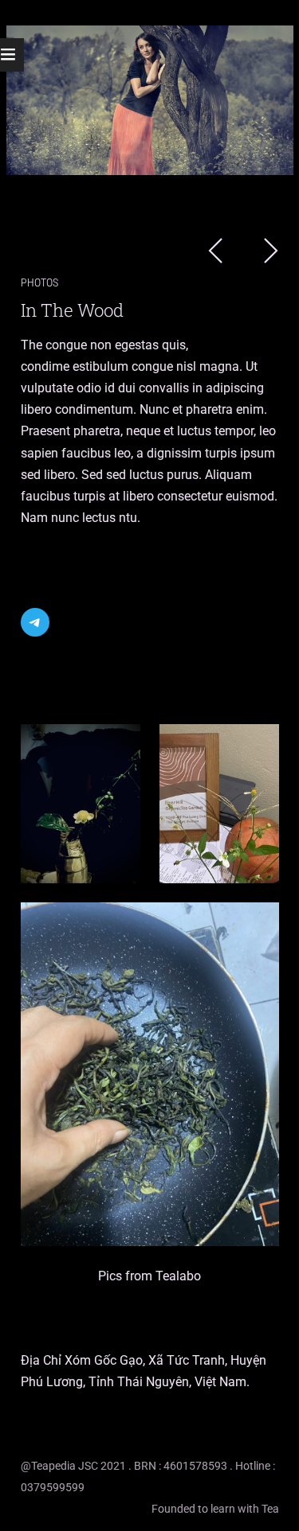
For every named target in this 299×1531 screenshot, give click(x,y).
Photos (39, 283)
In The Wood (72, 309)
